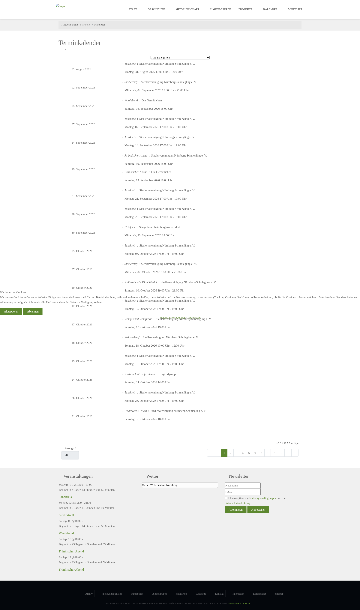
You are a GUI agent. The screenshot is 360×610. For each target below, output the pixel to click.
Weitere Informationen (172, 317)
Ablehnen (33, 311)
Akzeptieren (11, 311)
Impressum (194, 317)
